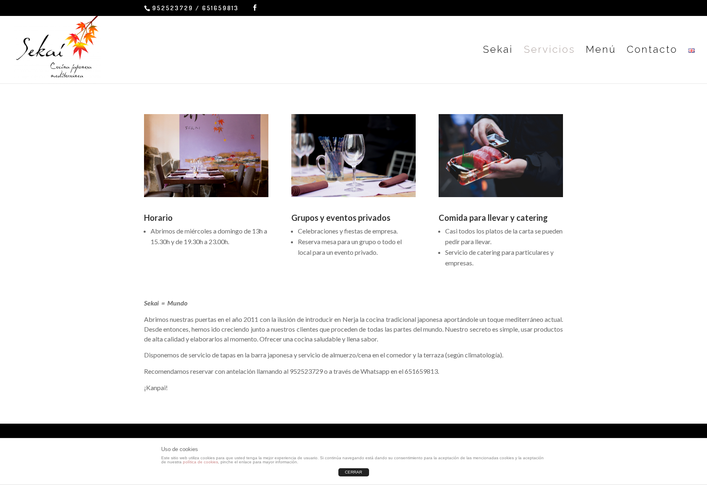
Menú (601, 51)
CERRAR (353, 472)
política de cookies (200, 462)
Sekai (498, 51)
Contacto (652, 51)
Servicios (549, 51)
